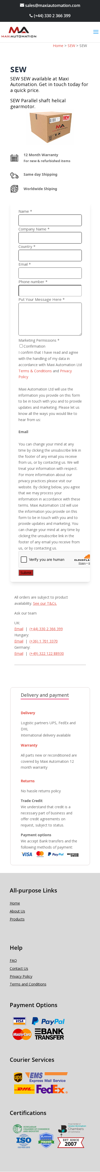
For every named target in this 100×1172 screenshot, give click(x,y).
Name (25, 211)
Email (24, 264)
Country (26, 246)
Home (15, 903)
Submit (26, 572)
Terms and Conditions (28, 984)
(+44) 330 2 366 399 (52, 15)
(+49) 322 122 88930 (46, 653)
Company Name (33, 228)
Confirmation (34, 346)
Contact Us (19, 968)
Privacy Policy (21, 976)
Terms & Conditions (35, 370)
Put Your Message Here (41, 299)
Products (17, 919)
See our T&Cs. (45, 603)
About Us (17, 911)
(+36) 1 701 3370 (43, 641)
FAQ (13, 960)
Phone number (32, 281)
